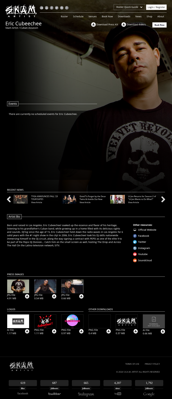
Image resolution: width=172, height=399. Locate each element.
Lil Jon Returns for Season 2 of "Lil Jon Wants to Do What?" (142, 198)
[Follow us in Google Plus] (67, 8)
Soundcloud (145, 260)
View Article (36, 202)
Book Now (107, 16)
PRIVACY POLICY (152, 364)
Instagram (144, 248)
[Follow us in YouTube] (46, 8)
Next (162, 199)
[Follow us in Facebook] (51, 8)
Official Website (147, 229)
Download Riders (136, 24)
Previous (10, 199)
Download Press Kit (107, 24)
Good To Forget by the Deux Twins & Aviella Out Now (93, 198)
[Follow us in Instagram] (61, 8)
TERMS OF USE (132, 364)
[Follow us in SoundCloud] (41, 8)
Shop (149, 16)
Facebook (143, 235)
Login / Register (156, 7)
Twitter (142, 241)
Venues (93, 16)
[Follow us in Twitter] (56, 8)
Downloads (124, 16)
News (138, 16)
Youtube (142, 254)
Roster (64, 16)
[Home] (22, 10)
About (160, 16)
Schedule (78, 16)
